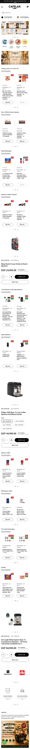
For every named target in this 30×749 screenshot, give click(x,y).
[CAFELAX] (15, 7)
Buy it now (15, 282)
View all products (5, 71)
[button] (27, 7)
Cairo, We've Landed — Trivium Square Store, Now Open (15, 2)
